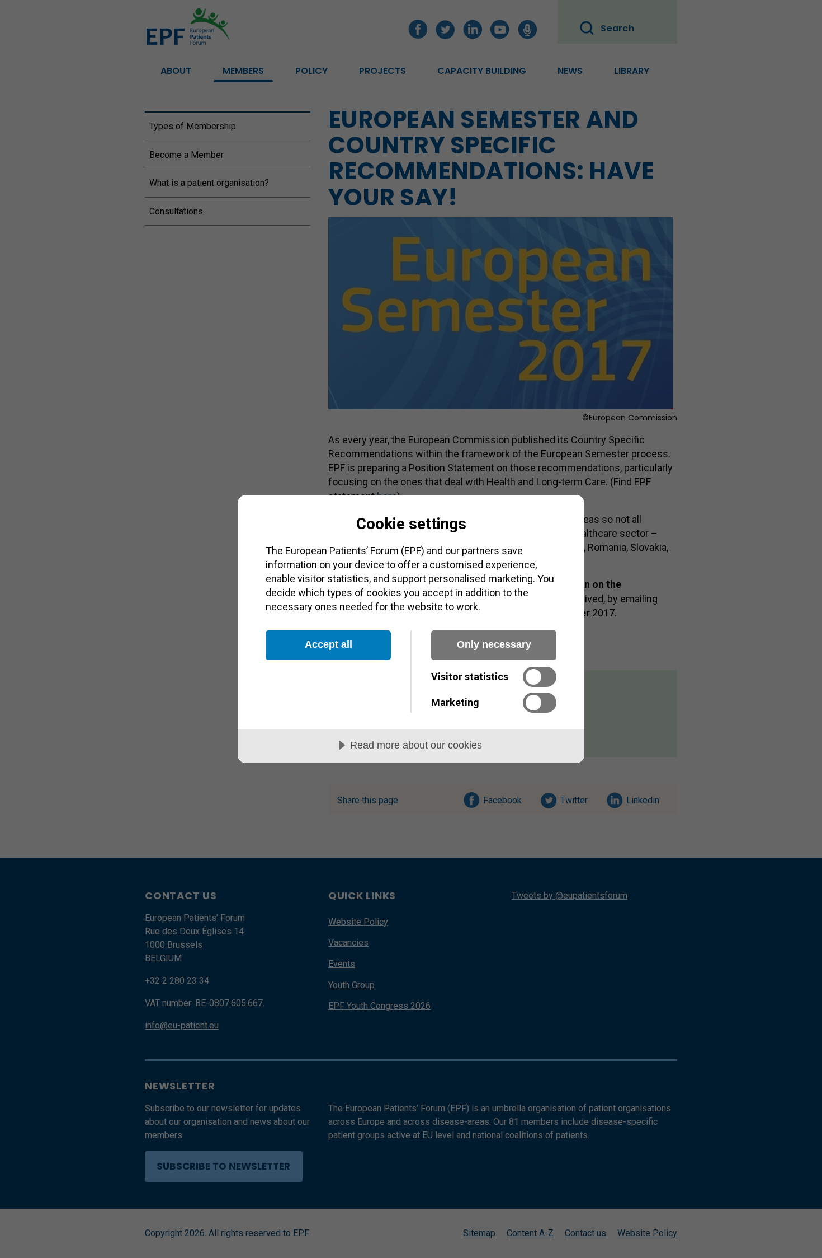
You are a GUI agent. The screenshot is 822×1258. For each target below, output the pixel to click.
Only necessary (494, 644)
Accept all (328, 644)
